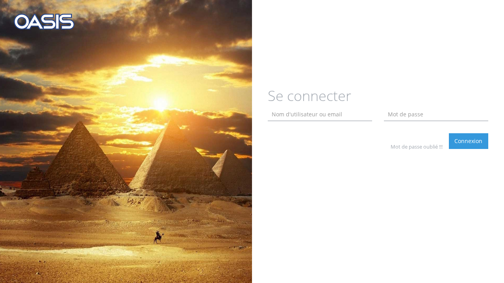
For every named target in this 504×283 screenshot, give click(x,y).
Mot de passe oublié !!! (417, 146)
